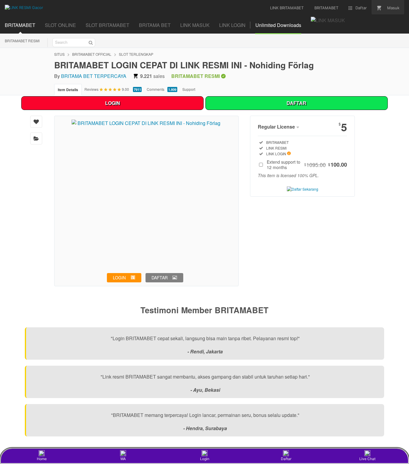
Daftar (286, 459)
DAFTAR (296, 103)
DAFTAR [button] (160, 278)
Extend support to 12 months (307, 164)
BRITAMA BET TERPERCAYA (93, 76)
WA (123, 459)
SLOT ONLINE (60, 25)
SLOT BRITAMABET (107, 25)
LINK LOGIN (232, 25)
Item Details (68, 89)
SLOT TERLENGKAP (136, 54)
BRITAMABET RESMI (22, 40)
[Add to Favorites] (36, 122)
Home (42, 459)
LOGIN (112, 103)
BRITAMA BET (155, 25)
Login (204, 459)
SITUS (59, 54)
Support (188, 89)
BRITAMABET (20, 25)
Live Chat (367, 459)
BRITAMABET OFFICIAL (91, 54)
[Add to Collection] (36, 138)
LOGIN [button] (119, 278)
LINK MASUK (195, 25)
